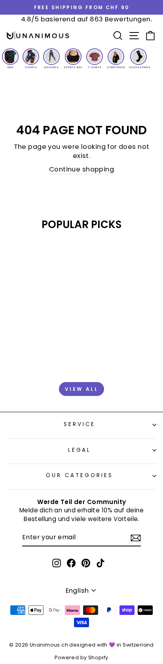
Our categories (79, 475)
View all (82, 389)
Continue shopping (81, 169)
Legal (79, 450)
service (79, 424)
